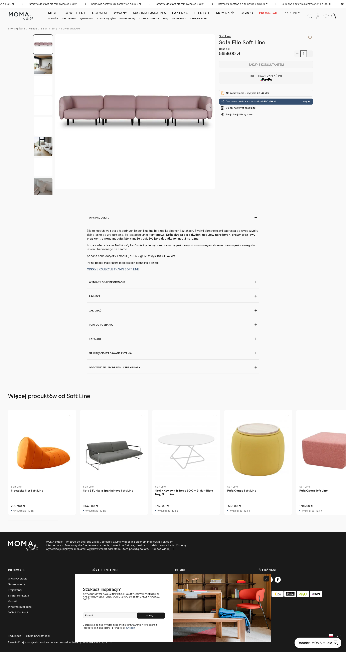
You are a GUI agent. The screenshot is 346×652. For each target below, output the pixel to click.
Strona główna (16, 28)
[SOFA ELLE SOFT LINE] (135, 114)
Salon (44, 28)
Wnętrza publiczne (20, 606)
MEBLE (33, 28)
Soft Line (225, 36)
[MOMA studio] (20, 16)
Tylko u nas (86, 18)
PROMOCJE (268, 13)
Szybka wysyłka (106, 18)
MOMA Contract (18, 612)
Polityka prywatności (37, 635)
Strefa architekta (149, 18)
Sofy (54, 28)
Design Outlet (198, 18)
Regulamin (14, 635)
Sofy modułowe (70, 28)
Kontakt (12, 601)
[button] (210, 107)
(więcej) (130, 627)
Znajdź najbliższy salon (239, 114)
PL (336, 635)
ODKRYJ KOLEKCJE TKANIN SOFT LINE (113, 269)
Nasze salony (127, 18)
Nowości (53, 18)
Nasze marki (179, 18)
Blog (165, 18)
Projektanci (15, 590)
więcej (306, 101)
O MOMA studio (17, 578)
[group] (42, 462)
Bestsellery (69, 18)
